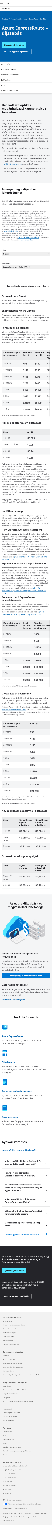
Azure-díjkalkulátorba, (11, 231)
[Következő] (48, 286)
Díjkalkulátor (9, 1062)
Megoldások (7, 1386)
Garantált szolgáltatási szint (17, 1090)
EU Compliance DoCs (29, 1517)
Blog (4, 1435)
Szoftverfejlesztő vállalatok (11, 1413)
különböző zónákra (13, 164)
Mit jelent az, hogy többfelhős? (12, 1470)
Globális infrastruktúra (10, 1329)
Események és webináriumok (12, 1447)
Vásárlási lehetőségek (10, 74)
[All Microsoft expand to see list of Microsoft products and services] (3, 3)
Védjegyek (6, 1517)
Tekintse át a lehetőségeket (13, 999)
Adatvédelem (28, 1513)
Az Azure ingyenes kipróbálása (16, 52)
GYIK (3, 85)
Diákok (5, 1443)
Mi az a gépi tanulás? (9, 1474)
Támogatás (6, 1398)
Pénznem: (6, 263)
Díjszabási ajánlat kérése (14, 45)
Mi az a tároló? (7, 1489)
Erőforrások (6, 80)
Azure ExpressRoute (9, 90)
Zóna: (4, 250)
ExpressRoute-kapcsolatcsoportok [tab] (23, 286)
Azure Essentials (8, 1340)
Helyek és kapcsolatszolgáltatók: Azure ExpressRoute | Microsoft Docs (24, 590)
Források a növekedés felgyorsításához (15, 1390)
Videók (5, 1455)
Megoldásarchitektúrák (10, 1394)
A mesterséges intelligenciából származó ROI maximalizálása (22, 1375)
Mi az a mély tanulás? (9, 1477)
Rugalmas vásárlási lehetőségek (13, 1367)
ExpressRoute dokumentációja (14, 709)
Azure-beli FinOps (8, 1371)
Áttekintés (5, 64)
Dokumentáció (10, 1117)
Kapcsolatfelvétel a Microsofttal (13, 1513)
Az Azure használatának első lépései (14, 1325)
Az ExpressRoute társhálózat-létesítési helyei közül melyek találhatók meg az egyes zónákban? (23, 1187)
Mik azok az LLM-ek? (9, 1485)
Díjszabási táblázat (9, 69)
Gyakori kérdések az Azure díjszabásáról (18, 1150)
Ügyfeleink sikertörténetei (11, 1344)
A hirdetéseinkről (16, 1517)
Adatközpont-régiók (9, 1333)
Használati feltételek (40, 1513)
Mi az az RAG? (7, 1493)
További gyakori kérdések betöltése (22, 1234)
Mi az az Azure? (7, 1321)
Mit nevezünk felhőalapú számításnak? (15, 1466)
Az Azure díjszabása (9, 1359)
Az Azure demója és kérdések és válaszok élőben (18, 1401)
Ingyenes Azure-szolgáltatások (12, 1363)
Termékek (6, 1355)
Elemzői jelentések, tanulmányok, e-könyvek (17, 1451)
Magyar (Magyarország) (14, 1500)
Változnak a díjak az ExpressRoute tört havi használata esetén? (23, 1212)
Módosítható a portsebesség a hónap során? (22, 1224)
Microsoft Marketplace (10, 1416)
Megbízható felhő (8, 1336)
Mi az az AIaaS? (7, 1481)
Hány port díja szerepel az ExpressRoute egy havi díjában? (20, 1174)
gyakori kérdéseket (26, 240)
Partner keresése (8, 1420)
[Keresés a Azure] (8, 3)
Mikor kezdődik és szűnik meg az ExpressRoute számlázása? (20, 1200)
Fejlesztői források (8, 1439)
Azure (5, 8)
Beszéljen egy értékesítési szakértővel (26, 975)
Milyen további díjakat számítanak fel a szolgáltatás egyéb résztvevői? (23, 1162)
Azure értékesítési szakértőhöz (28, 238)
